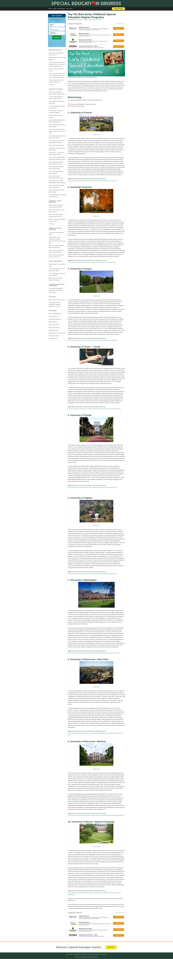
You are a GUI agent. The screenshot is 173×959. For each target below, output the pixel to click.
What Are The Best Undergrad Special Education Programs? (57, 220)
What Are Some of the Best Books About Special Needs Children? (56, 206)
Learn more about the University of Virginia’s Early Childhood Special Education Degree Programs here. (93, 573)
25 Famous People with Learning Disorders (56, 69)
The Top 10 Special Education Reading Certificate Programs (57, 195)
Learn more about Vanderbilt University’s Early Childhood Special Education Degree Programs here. (92, 262)
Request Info (119, 28)
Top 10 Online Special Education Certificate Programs (56, 172)
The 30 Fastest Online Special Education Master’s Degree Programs (57, 92)
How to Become (61, 8)
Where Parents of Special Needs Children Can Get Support (56, 279)
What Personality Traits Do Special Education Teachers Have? (56, 255)
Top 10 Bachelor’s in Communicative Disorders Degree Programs (56, 153)
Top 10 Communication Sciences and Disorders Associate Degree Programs (57, 158)
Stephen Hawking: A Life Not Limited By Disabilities (57, 58)
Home (50, 8)
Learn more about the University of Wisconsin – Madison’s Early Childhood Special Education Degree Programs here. (96, 815)
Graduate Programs (53, 321)
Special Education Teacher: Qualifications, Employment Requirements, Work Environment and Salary (57, 240)
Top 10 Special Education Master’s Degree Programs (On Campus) (56, 162)
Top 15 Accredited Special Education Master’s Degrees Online (56, 186)
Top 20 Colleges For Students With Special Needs (56, 102)
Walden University (84, 33)
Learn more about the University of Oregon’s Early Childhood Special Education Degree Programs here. (93, 340)
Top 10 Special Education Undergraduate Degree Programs (56, 176)
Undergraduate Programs (54, 335)
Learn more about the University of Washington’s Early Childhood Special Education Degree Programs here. (94, 652)
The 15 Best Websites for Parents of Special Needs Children (56, 269)
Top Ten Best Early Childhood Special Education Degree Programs (57, 120)
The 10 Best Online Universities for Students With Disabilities (56, 111)
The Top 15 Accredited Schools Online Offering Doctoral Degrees (57, 136)
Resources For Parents (54, 324)
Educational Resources (54, 316)
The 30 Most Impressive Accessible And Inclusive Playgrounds (56, 81)
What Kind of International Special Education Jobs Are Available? (56, 251)
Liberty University (84, 27)
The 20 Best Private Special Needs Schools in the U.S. (56, 53)
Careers (54, 8)
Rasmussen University (85, 39)
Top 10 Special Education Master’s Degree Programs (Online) (56, 167)
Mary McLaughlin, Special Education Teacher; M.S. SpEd (88, 19)
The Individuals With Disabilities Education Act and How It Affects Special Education (56, 290)
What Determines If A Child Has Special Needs (57, 265)
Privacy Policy (98, 954)
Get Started (111, 947)
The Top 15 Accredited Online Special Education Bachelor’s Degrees (57, 141)
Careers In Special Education (55, 313)
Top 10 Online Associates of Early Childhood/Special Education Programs (57, 181)
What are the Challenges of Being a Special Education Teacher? (56, 246)
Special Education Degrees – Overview (57, 299)
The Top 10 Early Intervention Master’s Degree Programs (57, 125)
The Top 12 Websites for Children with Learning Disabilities (57, 274)
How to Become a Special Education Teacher (56, 233)
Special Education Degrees (86, 3)
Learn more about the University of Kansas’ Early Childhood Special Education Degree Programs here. (92, 180)
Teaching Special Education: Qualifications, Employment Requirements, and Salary (55, 304)
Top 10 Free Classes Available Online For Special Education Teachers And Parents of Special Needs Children (57, 75)
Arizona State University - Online (88, 46)
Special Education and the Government (57, 333)
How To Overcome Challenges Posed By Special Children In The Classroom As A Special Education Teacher (57, 64)
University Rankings (53, 338)
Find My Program (118, 8)
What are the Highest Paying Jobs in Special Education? (56, 210)
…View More (51, 84)
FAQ (67, 8)
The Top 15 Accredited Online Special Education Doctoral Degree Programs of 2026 (57, 131)
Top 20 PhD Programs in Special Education (56, 116)
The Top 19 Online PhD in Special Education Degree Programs (56, 97)
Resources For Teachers (54, 327)
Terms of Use (104, 954)
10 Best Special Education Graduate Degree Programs (56, 190)
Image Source (96, 134)
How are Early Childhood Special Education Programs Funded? (56, 215)
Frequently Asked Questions (55, 319)
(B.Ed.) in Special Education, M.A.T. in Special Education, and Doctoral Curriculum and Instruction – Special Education (94, 29)
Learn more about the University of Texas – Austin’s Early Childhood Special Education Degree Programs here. (94, 408)
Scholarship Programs (53, 330)
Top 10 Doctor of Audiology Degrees (56, 145)
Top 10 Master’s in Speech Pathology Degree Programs (57, 148)
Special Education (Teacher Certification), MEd (94, 47)
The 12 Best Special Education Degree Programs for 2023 (57, 106)
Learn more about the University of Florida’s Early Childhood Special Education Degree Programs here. (92, 487)
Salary (71, 8)
